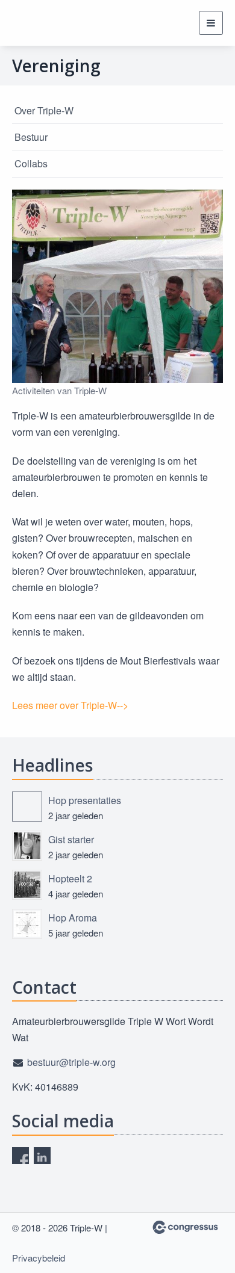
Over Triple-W (44, 110)
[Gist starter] (27, 846)
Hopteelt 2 (70, 878)
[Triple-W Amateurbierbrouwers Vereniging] (27, 22)
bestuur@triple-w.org (71, 1062)
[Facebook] (20, 1155)
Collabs (31, 163)
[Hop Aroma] (27, 924)
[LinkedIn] (42, 1155)
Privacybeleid (38, 1257)
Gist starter (71, 839)
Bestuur (31, 137)
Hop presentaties (84, 800)
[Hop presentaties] (27, 806)
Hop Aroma (72, 918)
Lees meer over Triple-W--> (70, 705)
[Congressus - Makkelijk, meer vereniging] (185, 1227)
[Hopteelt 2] (27, 885)
